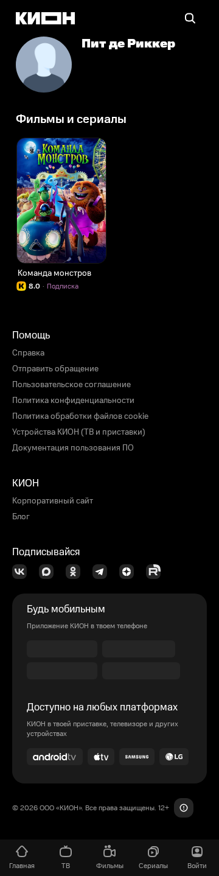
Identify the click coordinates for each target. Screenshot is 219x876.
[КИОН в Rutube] (157, 571)
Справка (28, 353)
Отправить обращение (55, 368)
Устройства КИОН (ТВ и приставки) (78, 432)
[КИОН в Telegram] (103, 571)
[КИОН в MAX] (50, 571)
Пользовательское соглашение (71, 384)
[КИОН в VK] (23, 571)
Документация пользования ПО (73, 448)
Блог (21, 516)
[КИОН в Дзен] (130, 571)
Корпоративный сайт (52, 501)
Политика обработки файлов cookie (80, 416)
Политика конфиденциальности (73, 400)
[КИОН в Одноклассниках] (77, 571)
